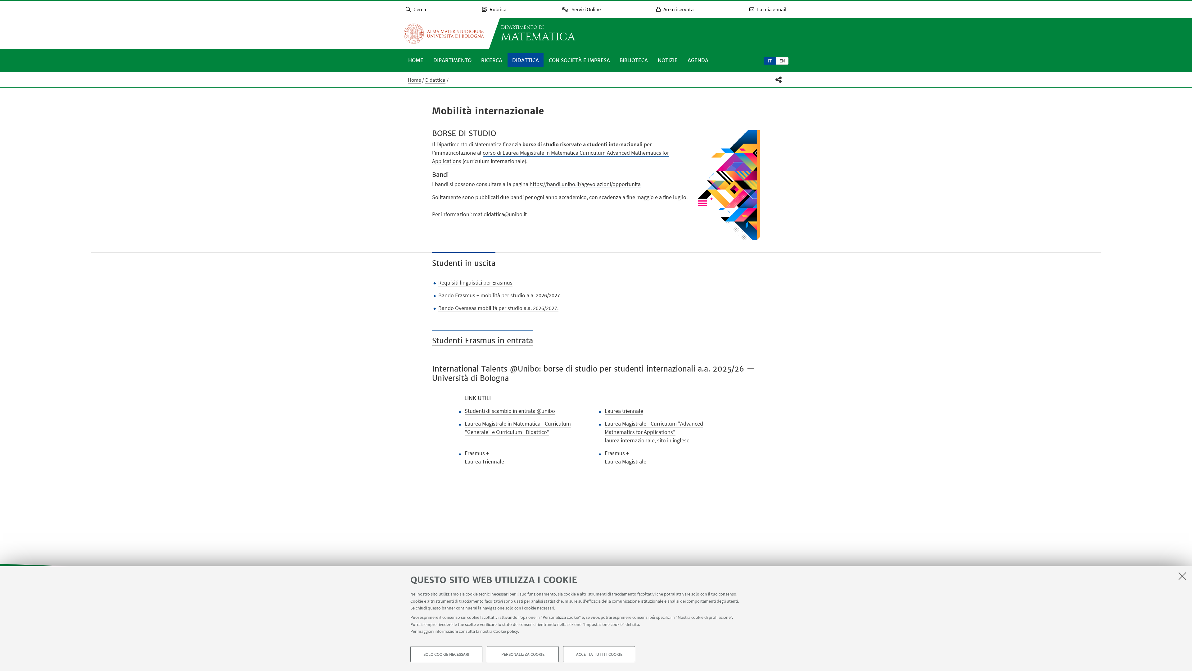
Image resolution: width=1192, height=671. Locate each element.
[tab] (770, 60)
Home (415, 60)
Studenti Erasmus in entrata (482, 340)
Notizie (668, 60)
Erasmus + (477, 453)
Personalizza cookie (522, 654)
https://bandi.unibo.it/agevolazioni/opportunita (585, 184)
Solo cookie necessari (446, 654)
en (782, 61)
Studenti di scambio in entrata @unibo (510, 410)
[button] (778, 79)
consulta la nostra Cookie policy (488, 631)
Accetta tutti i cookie (599, 654)
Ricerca (491, 60)
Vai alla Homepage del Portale (444, 34)
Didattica (525, 60)
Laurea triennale (624, 410)
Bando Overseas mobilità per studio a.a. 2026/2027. (498, 308)
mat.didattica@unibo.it (500, 214)
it (770, 61)
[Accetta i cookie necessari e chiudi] (1182, 576)
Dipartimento (452, 60)
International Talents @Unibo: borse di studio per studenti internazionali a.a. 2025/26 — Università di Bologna (593, 373)
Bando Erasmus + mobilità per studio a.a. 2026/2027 (499, 295)
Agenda (698, 60)
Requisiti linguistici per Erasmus (475, 282)
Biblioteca (634, 60)
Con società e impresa (579, 60)
